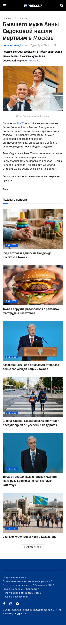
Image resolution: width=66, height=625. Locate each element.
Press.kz (34, 60)
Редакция (40, 585)
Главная (7, 18)
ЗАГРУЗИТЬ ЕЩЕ (33, 547)
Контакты (32, 589)
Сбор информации (14, 577)
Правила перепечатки (15, 596)
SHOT (20, 123)
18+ (50, 585)
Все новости (21, 18)
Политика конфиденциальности (21, 592)
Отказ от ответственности (18, 585)
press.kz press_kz (13, 45)
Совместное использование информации (27, 581)
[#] (33, 5)
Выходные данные (13, 589)
